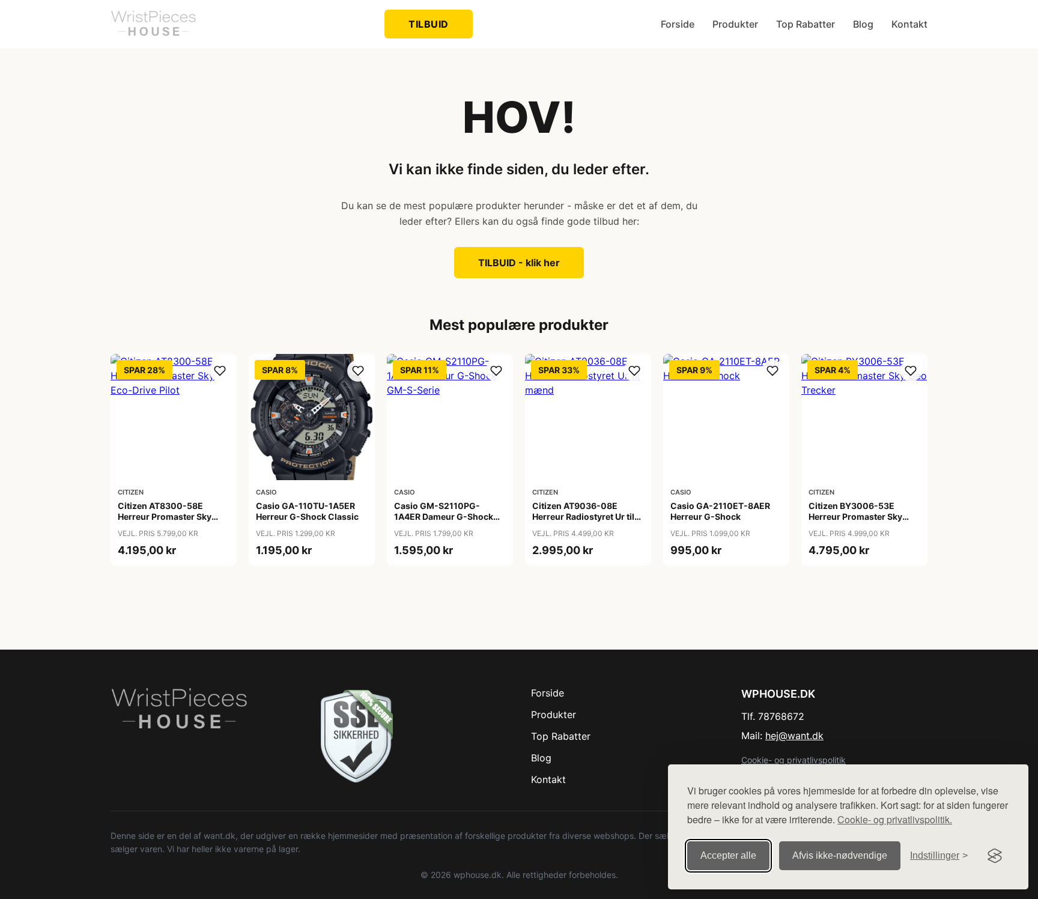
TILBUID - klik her (519, 263)
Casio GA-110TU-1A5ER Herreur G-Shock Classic (307, 511)
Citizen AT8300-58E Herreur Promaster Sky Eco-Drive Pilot (164, 516)
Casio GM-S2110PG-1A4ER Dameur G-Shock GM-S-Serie (443, 516)
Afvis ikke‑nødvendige (839, 855)
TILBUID (428, 24)
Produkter (735, 24)
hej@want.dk (794, 736)
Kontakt (909, 24)
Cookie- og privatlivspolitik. (894, 819)
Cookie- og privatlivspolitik (793, 760)
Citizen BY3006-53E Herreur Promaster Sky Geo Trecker (855, 516)
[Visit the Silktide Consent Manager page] (994, 855)
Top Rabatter (805, 24)
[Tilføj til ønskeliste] (220, 371)
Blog (863, 24)
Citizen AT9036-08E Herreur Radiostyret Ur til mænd (583, 516)
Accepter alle (728, 855)
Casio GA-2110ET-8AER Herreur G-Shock (720, 511)
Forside (677, 24)
